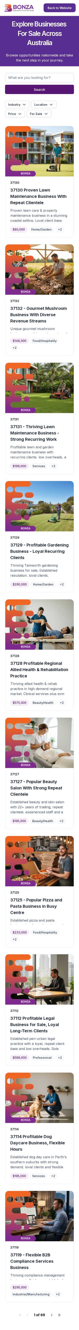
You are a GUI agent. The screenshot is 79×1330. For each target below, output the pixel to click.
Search (39, 89)
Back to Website (60, 8)
